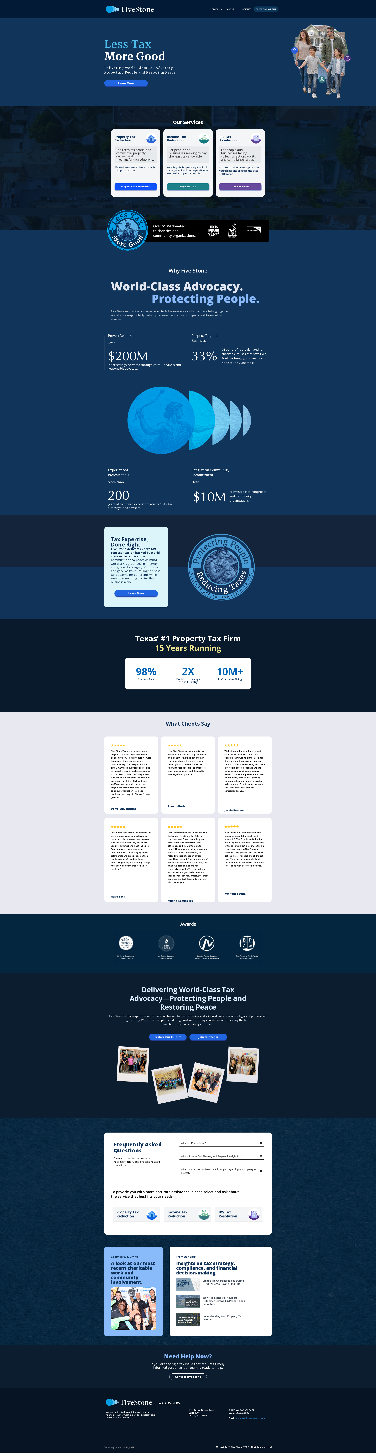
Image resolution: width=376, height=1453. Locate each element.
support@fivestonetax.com (250, 1418)
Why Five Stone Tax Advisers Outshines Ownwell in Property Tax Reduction (224, 1301)
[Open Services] (221, 9)
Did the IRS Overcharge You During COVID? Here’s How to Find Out (223, 1282)
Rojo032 (130, 1447)
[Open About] (236, 9)
